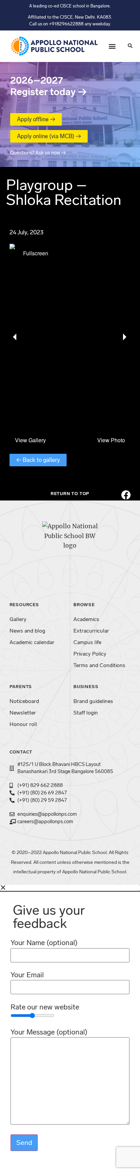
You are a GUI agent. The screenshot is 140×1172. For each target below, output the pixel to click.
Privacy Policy (89, 654)
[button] (112, 46)
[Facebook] (126, 495)
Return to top (70, 493)
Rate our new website (45, 1007)
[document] (70, 1028)
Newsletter (23, 712)
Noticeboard (24, 701)
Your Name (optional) (44, 943)
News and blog (27, 630)
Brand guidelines (93, 701)
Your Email (27, 975)
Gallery (18, 619)
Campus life (87, 642)
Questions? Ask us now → (38, 153)
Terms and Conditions (99, 665)
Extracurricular (91, 630)
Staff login (85, 712)
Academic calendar (32, 642)
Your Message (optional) (49, 1032)
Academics (86, 619)
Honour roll (23, 724)
